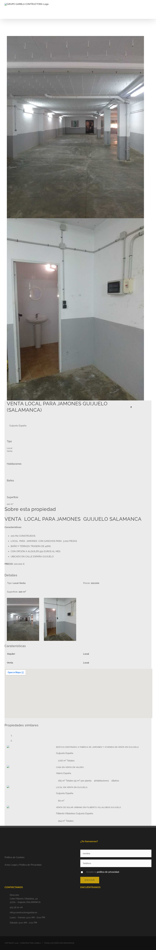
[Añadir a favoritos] (131, 405)
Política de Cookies (14, 857)
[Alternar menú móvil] (150, 8)
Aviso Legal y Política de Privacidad (23, 864)
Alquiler (11, 654)
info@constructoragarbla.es (23, 912)
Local (86, 654)
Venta (10, 662)
